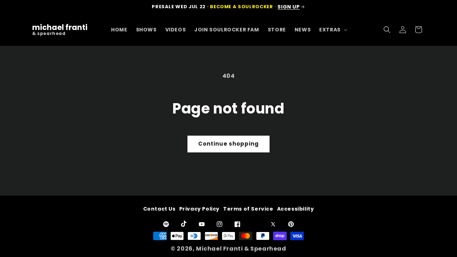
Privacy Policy (199, 208)
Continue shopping (228, 143)
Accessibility (295, 208)
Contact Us (159, 208)
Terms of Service (248, 208)
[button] (332, 29)
